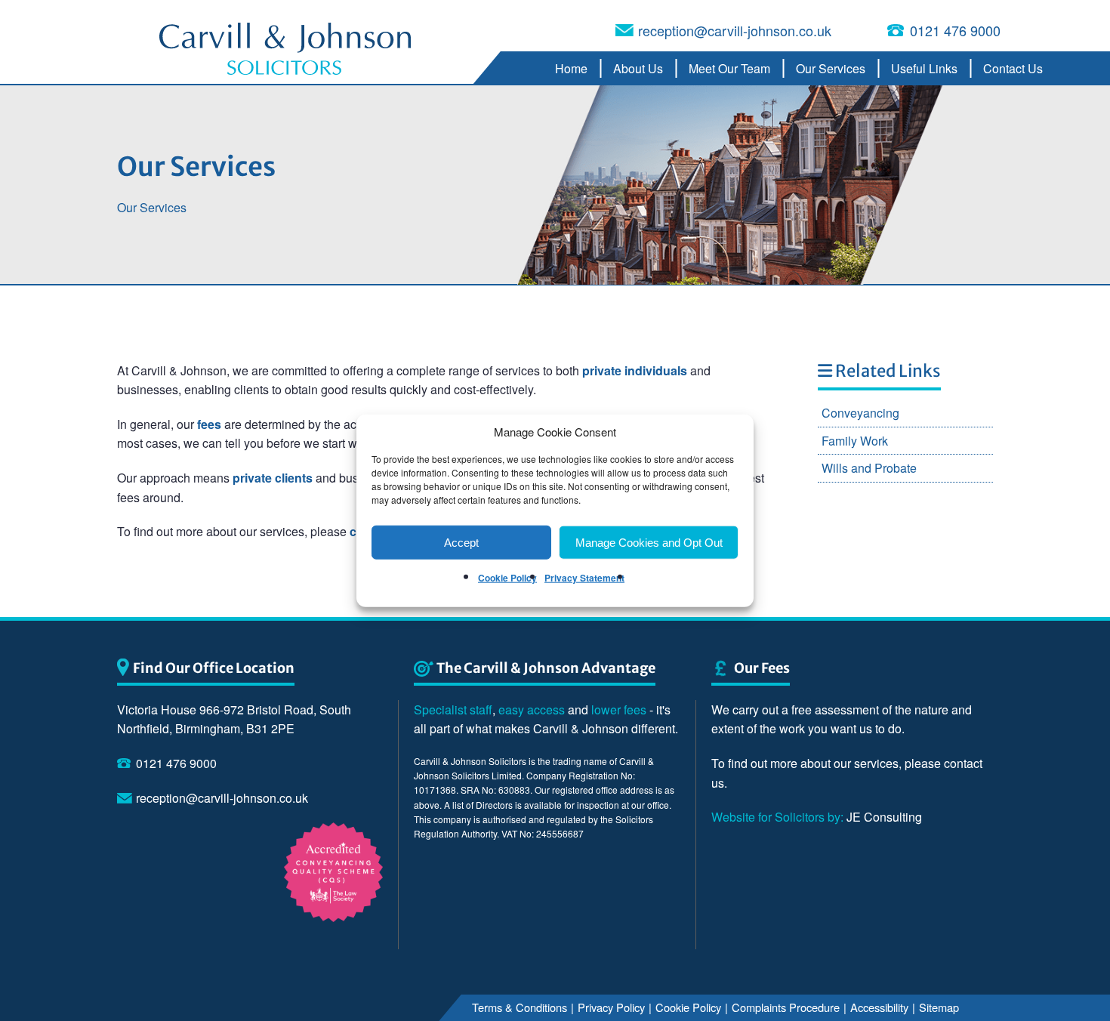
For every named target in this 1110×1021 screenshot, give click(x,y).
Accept (461, 541)
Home (571, 68)
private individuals (634, 370)
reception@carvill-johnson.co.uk (734, 30)
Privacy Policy (612, 1006)
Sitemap (940, 1006)
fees (209, 424)
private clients (273, 477)
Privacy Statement (584, 578)
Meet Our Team (729, 68)
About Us (638, 68)
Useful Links (924, 68)
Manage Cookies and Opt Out (649, 541)
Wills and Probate (869, 468)
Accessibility (880, 1006)
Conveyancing (860, 412)
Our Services (830, 68)
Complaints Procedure (786, 1006)
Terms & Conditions (520, 1006)
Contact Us (1013, 68)
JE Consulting (816, 816)
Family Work (855, 440)
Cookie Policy (507, 578)
